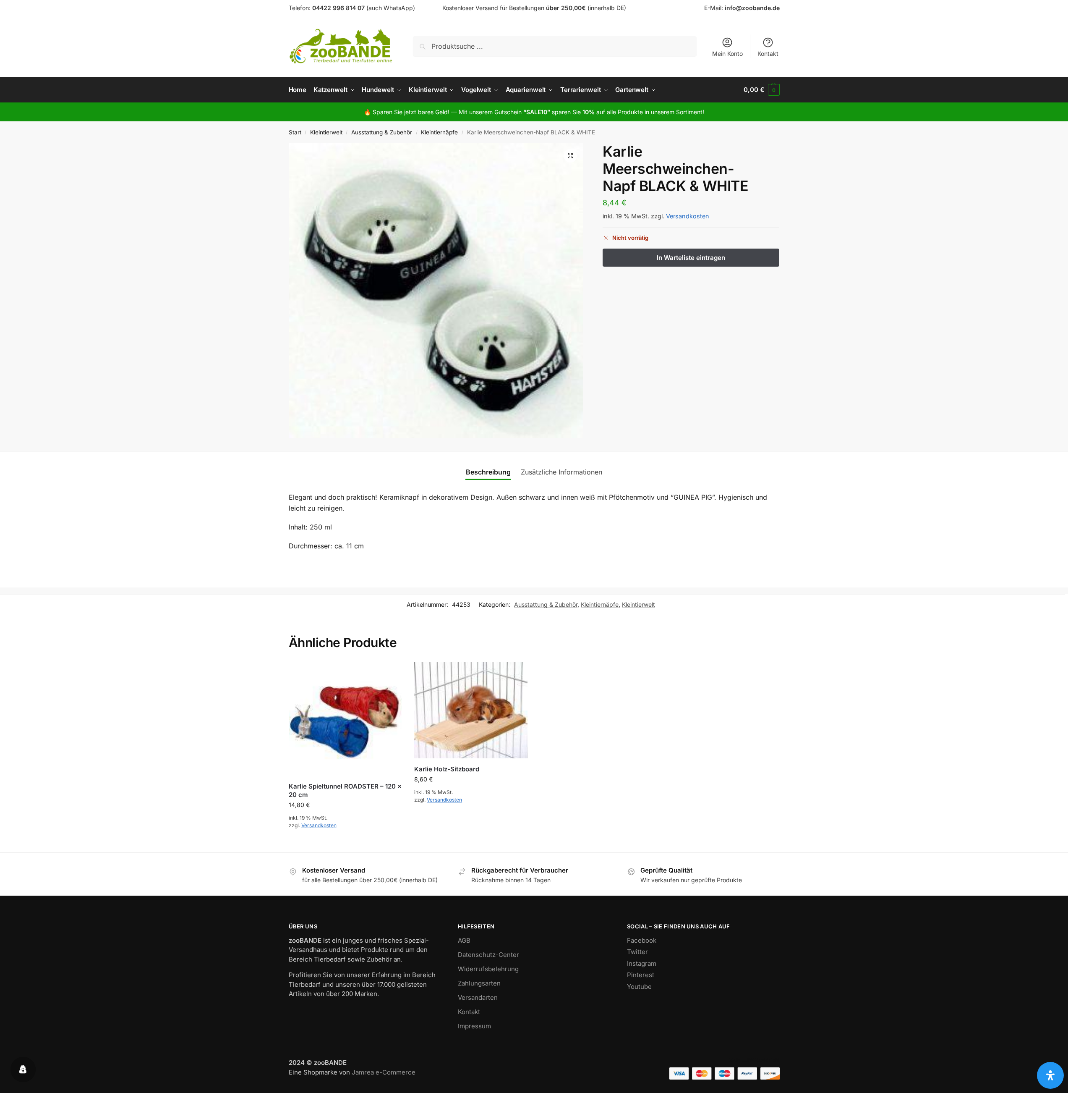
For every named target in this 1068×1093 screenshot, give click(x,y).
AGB (464, 940)
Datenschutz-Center (488, 955)
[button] (761, 89)
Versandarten (478, 997)
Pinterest (640, 975)
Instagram (641, 963)
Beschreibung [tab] (488, 472)
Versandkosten (687, 216)
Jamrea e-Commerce (383, 1072)
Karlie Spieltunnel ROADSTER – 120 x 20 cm (345, 790)
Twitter (637, 952)
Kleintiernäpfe (439, 132)
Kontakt (767, 53)
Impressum (474, 1026)
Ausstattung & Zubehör (381, 132)
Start (295, 132)
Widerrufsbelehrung (488, 969)
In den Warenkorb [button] (345, 843)
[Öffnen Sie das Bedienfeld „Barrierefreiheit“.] (1050, 1075)
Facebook (641, 940)
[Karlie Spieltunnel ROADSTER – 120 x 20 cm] (345, 719)
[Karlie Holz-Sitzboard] (470, 710)
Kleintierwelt (326, 132)
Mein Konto (727, 53)
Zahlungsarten (479, 983)
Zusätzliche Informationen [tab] (561, 472)
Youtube (639, 987)
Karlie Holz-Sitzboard (446, 769)
